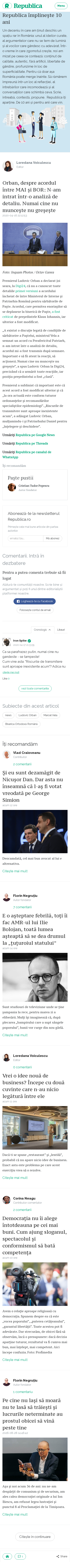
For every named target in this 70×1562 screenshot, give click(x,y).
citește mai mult (11, 672)
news (8, 715)
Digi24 (20, 286)
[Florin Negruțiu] (6, 897)
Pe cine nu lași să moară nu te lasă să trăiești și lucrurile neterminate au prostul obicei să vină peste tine (32, 1414)
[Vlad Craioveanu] (6, 754)
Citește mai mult (15, 871)
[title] (12, 487)
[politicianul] (35, 1284)
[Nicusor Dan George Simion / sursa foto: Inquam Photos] (35, 831)
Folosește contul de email (35, 610)
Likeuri (61, 629)
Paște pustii (21, 477)
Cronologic (41, 629)
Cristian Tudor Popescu (34, 486)
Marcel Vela (50, 715)
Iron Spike (20, 640)
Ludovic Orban (27, 715)
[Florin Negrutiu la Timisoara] (35, 1459)
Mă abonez (52, 538)
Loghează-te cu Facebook (36, 601)
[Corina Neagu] (6, 1200)
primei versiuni (26, 291)
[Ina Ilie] (35, 1128)
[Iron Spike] (6, 642)
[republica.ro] (7, 1556)
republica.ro (22, 6)
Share (63, 1556)
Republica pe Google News (35, 435)
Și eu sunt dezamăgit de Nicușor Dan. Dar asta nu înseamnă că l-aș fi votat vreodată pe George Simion (32, 786)
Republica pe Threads (31, 443)
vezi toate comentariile (35, 688)
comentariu (23, 1392)
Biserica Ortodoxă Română (21, 724)
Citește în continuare (35, 1537)
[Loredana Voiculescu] (8, 166)
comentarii (22, 764)
